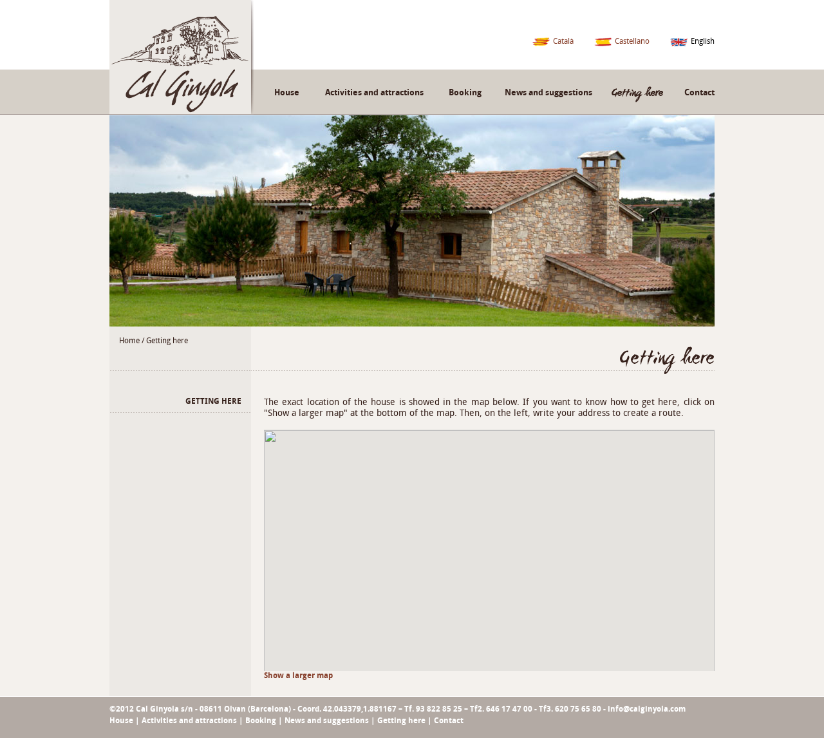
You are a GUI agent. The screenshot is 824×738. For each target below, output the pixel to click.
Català (563, 41)
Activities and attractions (374, 92)
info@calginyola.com (647, 709)
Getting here (167, 340)
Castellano (632, 41)
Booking (465, 92)
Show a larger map (298, 675)
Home (129, 340)
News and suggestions (548, 92)
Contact (699, 92)
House (286, 92)
